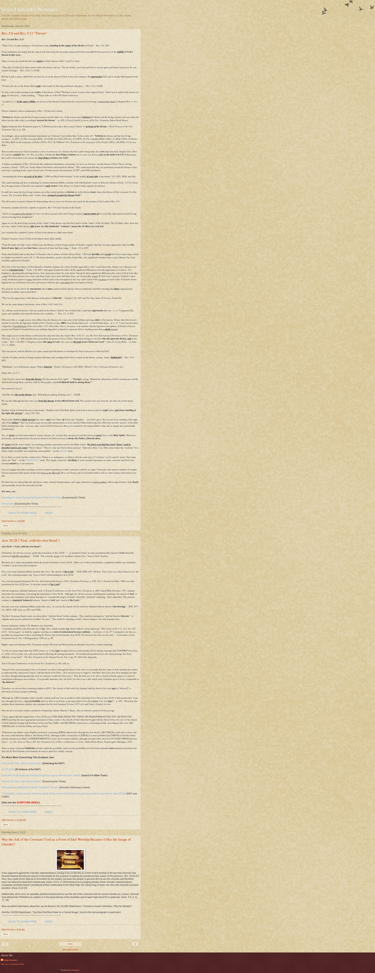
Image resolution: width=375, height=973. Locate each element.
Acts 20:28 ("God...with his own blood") (30, 540)
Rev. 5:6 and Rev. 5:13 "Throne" (24, 33)
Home (70, 944)
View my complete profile (12, 964)
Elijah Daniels (10, 960)
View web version (70, 949)
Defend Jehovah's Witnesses (29, 9)
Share (5, 526)
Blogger (75, 970)
